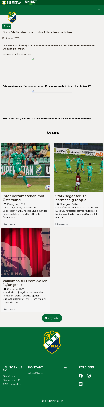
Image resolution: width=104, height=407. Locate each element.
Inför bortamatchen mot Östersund (24, 198)
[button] (99, 10)
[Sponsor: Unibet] (31, 3)
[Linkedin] (81, 384)
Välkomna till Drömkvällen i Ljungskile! (25, 283)
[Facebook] (81, 376)
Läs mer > (9, 224)
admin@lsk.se (35, 373)
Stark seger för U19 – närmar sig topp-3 (72, 198)
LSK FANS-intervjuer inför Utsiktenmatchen (37, 32)
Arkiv (7, 26)
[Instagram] (89, 376)
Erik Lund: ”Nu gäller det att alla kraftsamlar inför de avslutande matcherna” (48, 118)
